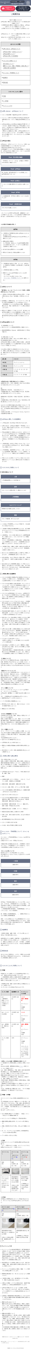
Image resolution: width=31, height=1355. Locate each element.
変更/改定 (5, 82)
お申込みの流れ (7, 51)
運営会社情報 (3, 1341)
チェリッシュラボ (7, 105)
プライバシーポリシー (12, 1341)
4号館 (4, 96)
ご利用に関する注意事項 (9, 68)
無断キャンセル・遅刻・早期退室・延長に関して (16, 66)
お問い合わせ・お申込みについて (11, 48)
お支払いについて (17, 51)
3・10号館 (5, 101)
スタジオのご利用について (10, 60)
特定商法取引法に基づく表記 (24, 1341)
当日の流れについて (8, 63)
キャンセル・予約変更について (11, 72)
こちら (21, 1066)
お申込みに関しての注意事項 (10, 56)
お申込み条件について (9, 54)
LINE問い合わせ (5, 1342)
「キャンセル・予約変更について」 (12, 278)
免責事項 (5, 77)
